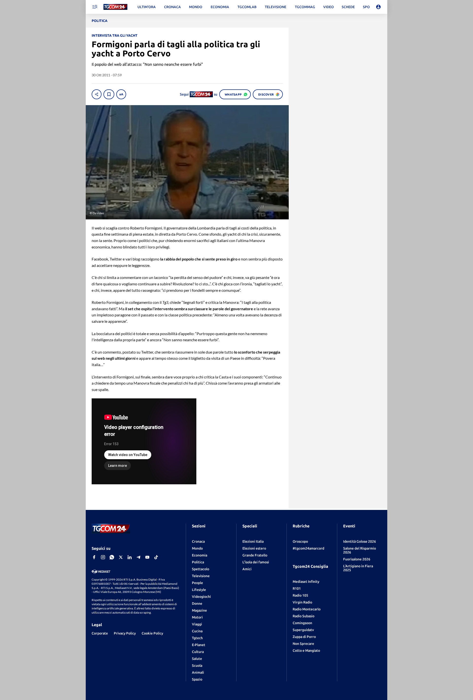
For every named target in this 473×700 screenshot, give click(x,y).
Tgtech (197, 638)
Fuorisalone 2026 (356, 559)
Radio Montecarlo (307, 609)
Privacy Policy (125, 633)
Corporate (100, 633)
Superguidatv (303, 630)
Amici (247, 569)
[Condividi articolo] (96, 94)
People (197, 583)
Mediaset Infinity (306, 582)
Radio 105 (300, 595)
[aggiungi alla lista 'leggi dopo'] (108, 94)
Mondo (197, 548)
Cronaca (198, 541)
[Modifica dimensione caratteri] (121, 94)
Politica (198, 562)
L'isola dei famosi (255, 562)
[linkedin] (129, 557)
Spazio (197, 679)
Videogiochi (201, 597)
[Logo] (115, 7)
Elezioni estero (254, 548)
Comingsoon (302, 623)
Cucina (197, 631)
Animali (198, 672)
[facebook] (94, 557)
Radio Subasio (303, 616)
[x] (120, 557)
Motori (197, 617)
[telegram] (138, 557)
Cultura (198, 652)
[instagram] (103, 557)
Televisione (201, 576)
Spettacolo (200, 569)
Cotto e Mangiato (306, 650)
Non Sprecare (303, 644)
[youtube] (147, 557)
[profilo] (378, 7)
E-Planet (198, 645)
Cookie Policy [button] (152, 633)
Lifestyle (199, 590)
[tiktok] (156, 557)
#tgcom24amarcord (308, 548)
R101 (297, 588)
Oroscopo (300, 541)
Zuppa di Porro (304, 637)
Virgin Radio (302, 602)
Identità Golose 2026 (359, 541)
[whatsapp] (111, 557)
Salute (197, 659)
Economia (199, 555)
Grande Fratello (254, 555)
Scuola (197, 665)
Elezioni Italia (253, 541)
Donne (197, 603)
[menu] (94, 7)
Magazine (199, 610)
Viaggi (197, 624)
